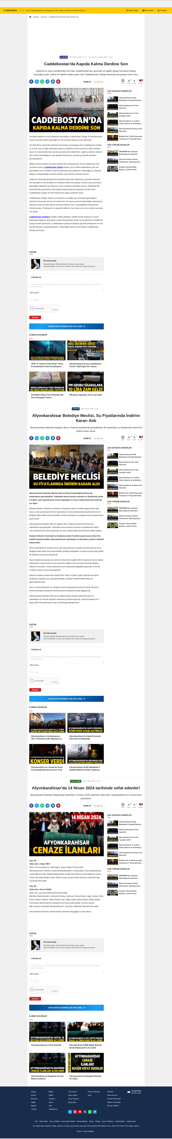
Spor (50, 1106)
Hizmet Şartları (82, 1121)
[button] (23, 10)
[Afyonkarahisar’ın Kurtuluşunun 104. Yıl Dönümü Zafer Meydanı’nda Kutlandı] (47, 723)
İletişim (98, 1121)
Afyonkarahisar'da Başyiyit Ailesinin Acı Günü (85, 1077)
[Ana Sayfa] (30, 17)
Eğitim (51, 1095)
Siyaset (33, 1106)
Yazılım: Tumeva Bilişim (85, 1131)
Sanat (51, 1102)
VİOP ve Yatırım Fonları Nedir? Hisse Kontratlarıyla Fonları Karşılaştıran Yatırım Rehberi (47, 365)
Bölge (51, 1092)
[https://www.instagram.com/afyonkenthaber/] (75, 1112)
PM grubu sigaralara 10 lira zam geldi (85, 395)
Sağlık (33, 1102)
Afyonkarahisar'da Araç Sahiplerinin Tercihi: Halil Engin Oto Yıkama (85, 365)
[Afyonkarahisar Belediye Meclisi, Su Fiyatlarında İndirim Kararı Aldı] (66, 466)
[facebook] (31, 81)
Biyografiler (72, 1102)
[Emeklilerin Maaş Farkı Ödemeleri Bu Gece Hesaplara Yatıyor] (47, 381)
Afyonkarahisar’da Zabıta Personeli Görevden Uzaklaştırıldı (85, 737)
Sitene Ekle (43, 1121)
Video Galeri (133, 10)
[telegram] (47, 81)
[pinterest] (58, 81)
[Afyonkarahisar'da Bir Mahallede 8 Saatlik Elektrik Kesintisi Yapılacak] (85, 754)
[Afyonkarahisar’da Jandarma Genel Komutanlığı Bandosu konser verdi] (47, 754)
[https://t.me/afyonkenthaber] (95, 1112)
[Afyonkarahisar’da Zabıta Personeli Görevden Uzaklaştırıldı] (85, 723)
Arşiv (89, 1095)
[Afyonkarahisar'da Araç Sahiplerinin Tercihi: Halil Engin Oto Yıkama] (85, 350)
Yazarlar (163, 10)
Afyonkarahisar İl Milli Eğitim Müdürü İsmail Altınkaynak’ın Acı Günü (85, 1046)
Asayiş (33, 1092)
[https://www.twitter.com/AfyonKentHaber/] (70, 1112)
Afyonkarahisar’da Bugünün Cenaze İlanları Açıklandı (47, 1077)
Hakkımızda (131, 1121)
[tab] (36, 277)
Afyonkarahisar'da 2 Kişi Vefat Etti (46, 1045)
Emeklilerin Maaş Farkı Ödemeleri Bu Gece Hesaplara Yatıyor (47, 396)
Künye (91, 1121)
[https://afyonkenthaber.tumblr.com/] (85, 1112)
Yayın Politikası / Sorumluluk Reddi (62, 1121)
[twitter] (37, 81)
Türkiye (34, 1109)
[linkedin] (53, 81)
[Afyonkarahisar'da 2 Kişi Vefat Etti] (47, 1032)
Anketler (110, 1092)
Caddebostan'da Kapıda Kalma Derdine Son (64, 17)
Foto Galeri (149, 10)
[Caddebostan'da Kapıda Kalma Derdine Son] (66, 110)
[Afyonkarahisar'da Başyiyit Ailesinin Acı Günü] (85, 1063)
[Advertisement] (86, 36)
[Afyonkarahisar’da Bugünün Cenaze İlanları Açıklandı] (47, 1063)
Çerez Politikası (107, 1121)
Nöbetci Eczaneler (114, 1102)
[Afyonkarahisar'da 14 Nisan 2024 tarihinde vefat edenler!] (66, 834)
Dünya (33, 1095)
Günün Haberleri (94, 1092)
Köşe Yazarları (73, 1099)
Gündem (52, 1099)
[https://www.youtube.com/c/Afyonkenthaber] (80, 1112)
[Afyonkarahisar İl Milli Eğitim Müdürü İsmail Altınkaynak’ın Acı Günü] (85, 1032)
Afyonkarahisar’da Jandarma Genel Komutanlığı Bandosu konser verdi (47, 768)
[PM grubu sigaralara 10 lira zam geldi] (85, 381)
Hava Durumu (112, 1095)
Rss (36, 1121)
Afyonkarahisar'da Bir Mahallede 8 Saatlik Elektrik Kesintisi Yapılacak (84, 768)
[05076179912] (90, 1112)
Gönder (35, 317)
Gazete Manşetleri (114, 1099)
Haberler (36, 17)
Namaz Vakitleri (113, 1106)
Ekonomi (44, 17)
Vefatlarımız (53, 1109)
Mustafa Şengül (50, 261)
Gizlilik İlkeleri (120, 1121)
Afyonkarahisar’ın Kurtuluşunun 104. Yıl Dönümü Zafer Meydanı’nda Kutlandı (46, 737)
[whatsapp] (42, 81)
